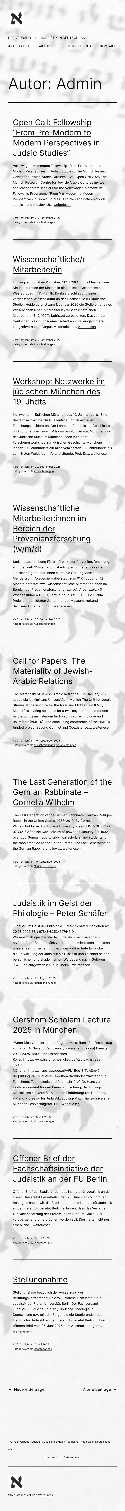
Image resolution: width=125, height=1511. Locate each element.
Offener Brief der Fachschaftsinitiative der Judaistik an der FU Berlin (60, 1168)
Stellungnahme (40, 1279)
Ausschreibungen (44, 222)
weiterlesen (62, 205)
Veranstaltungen (44, 471)
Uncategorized (43, 1242)
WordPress (45, 1495)
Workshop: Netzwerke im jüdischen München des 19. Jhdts (59, 391)
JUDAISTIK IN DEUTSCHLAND (64, 38)
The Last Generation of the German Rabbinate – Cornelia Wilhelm (62, 792)
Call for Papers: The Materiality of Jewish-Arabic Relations (53, 671)
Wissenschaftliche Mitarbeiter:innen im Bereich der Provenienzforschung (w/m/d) (52, 528)
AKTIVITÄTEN (18, 46)
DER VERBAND (19, 38)
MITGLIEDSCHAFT (82, 46)
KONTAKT (107, 46)
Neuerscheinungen (45, 866)
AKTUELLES (48, 46)
